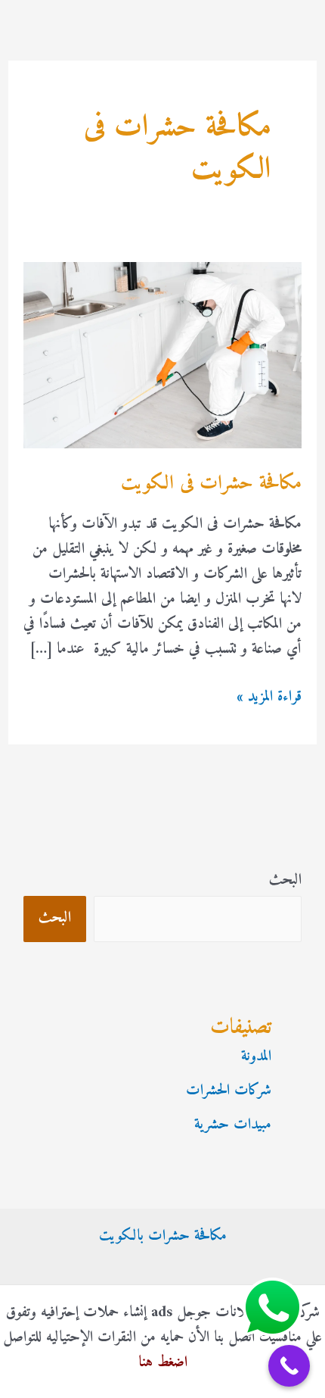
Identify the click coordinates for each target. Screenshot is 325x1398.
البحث (285, 880)
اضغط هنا (162, 1363)
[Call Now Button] (289, 1366)
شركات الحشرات (228, 1091)
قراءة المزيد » (269, 697)
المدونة (256, 1057)
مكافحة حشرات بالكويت (163, 1236)
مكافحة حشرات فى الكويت (211, 484)
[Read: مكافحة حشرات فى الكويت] (162, 355)
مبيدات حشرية (232, 1125)
